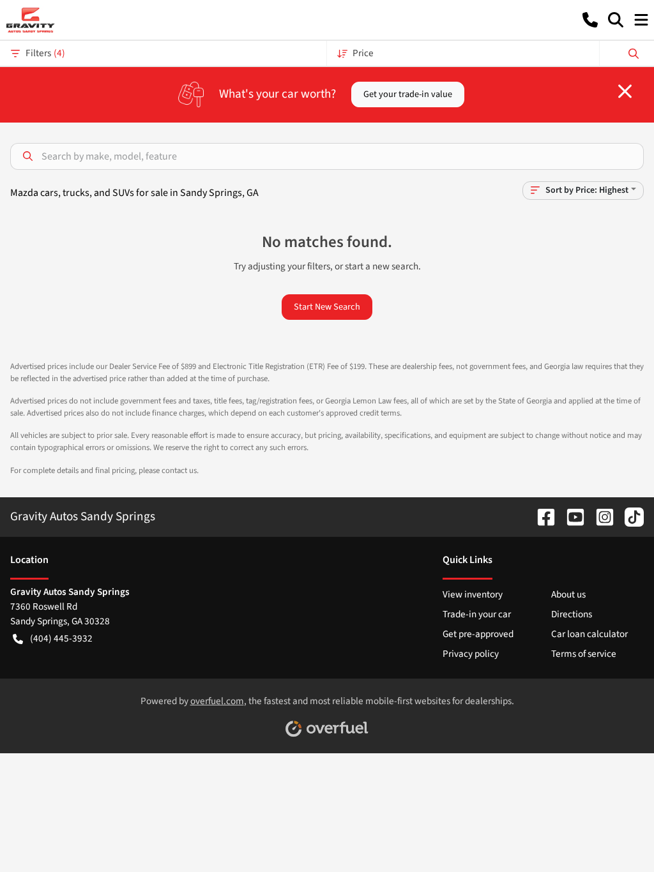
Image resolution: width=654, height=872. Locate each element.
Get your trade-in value (407, 94)
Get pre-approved (478, 634)
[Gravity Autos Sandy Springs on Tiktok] (629, 516)
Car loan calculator (589, 634)
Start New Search (327, 306)
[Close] (625, 91)
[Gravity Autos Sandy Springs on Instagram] (599, 516)
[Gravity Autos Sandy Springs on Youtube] (570, 516)
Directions (571, 614)
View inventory (473, 594)
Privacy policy (471, 654)
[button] (590, 20)
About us (568, 594)
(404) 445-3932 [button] (61, 638)
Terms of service (583, 654)
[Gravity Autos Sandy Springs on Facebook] (541, 516)
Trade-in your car (477, 614)
